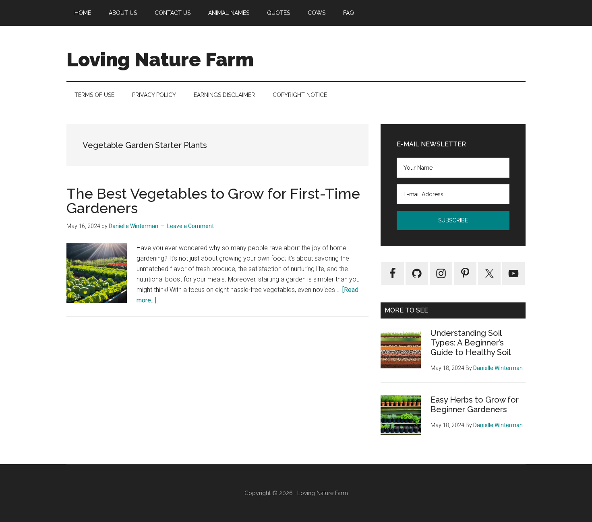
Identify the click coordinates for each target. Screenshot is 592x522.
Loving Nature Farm (160, 59)
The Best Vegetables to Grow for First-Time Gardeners (213, 200)
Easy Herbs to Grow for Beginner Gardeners (475, 404)
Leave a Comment (190, 226)
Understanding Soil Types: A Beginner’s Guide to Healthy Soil (471, 342)
